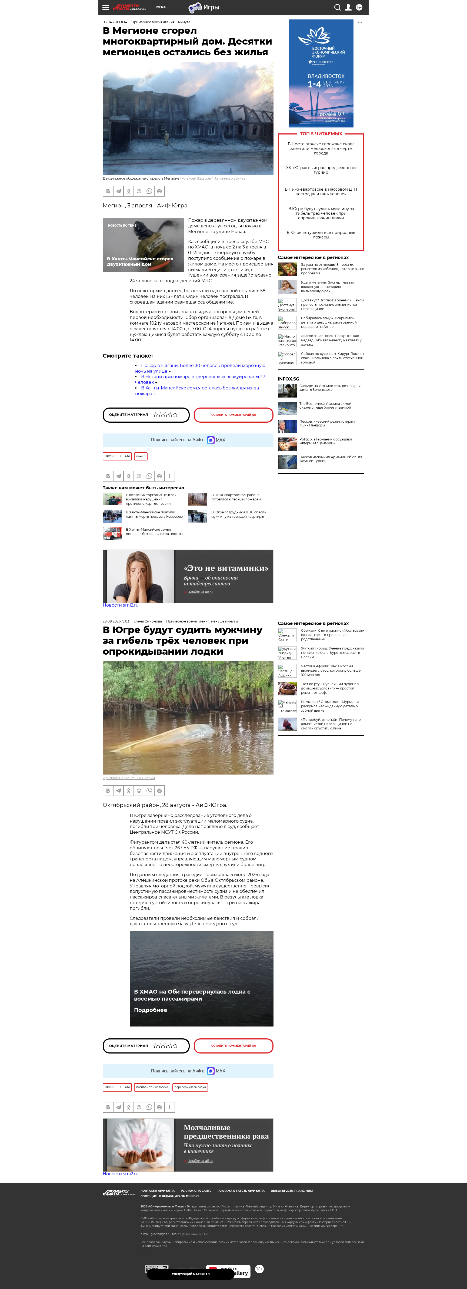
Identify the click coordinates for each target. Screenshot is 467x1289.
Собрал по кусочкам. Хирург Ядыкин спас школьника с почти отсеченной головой (332, 358)
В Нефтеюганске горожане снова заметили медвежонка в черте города (321, 149)
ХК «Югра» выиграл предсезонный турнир (321, 170)
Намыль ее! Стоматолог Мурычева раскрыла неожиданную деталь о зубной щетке (330, 706)
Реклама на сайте (196, 1191)
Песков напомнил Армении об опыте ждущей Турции (330, 459)
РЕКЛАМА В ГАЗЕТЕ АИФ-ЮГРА (241, 1191)
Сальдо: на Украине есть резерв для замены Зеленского (330, 388)
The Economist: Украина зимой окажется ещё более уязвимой (325, 405)
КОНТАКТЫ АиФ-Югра (158, 1191)
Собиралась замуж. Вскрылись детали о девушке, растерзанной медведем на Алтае (329, 322)
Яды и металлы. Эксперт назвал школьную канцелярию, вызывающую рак (327, 286)
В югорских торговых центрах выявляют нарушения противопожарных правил (151, 499)
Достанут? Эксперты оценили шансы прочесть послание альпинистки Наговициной (332, 304)
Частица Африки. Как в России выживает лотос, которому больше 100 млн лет (331, 670)
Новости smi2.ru (121, 605)
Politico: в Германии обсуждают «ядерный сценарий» (325, 441)
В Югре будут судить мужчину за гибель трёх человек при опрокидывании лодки (321, 213)
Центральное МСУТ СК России (129, 778)
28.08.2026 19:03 (116, 621)
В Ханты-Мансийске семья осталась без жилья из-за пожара (154, 531)
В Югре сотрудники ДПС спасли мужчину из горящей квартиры (238, 514)
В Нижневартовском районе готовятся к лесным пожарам (236, 497)
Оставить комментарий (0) (233, 415)
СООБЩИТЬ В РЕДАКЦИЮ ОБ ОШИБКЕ (170, 1196)
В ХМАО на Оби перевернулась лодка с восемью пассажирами (192, 995)
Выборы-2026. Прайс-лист (292, 1191)
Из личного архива (229, 178)
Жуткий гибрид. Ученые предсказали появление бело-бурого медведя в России (332, 652)
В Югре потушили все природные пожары (321, 235)
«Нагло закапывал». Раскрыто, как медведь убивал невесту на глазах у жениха (331, 340)
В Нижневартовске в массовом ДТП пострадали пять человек (321, 191)
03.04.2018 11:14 (115, 22)
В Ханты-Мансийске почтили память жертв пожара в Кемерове (154, 514)
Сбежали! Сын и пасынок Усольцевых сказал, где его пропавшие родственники (332, 634)
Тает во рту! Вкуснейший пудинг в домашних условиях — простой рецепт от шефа (330, 688)
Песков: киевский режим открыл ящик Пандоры (327, 423)
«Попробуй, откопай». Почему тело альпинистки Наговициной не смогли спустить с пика (331, 724)
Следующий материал (191, 1274)
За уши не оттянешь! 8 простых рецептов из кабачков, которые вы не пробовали (332, 268)
